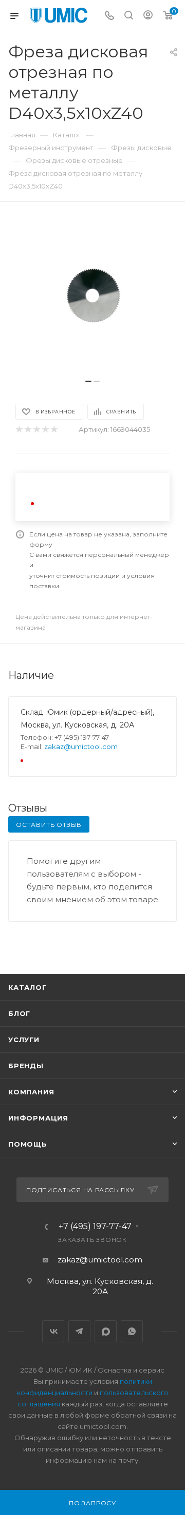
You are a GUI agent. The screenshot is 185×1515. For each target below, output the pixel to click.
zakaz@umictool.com (81, 746)
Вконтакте (53, 1331)
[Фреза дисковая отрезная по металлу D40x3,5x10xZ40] (92, 295)
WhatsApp (132, 1331)
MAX (106, 1331)
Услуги (24, 1039)
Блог (19, 1013)
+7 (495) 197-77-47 (95, 1226)
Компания (31, 1092)
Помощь (27, 1144)
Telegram (79, 1331)
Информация (38, 1118)
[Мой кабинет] (148, 16)
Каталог (27, 987)
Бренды (26, 1066)
